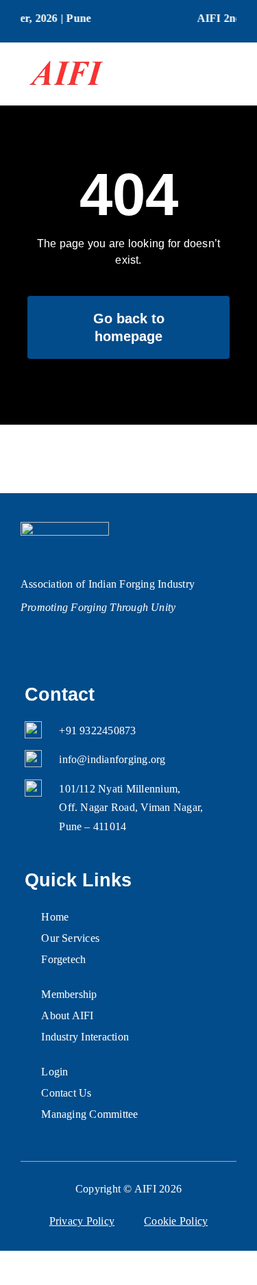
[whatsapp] (81, 641)
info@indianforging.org (112, 759)
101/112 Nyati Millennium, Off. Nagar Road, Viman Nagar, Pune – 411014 (131, 807)
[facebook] (27, 641)
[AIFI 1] (65, 54)
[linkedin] (53, 641)
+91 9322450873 (97, 730)
